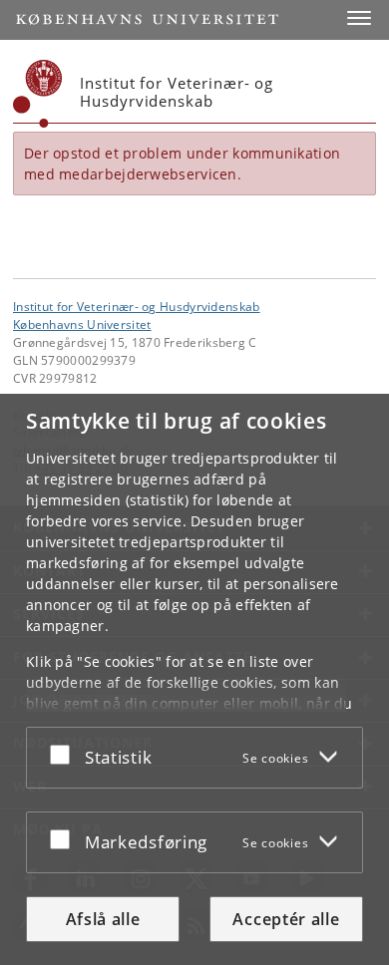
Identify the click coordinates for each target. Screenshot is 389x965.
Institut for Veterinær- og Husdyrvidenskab (136, 306)
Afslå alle (103, 919)
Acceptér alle (285, 919)
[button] (359, 18)
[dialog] (194, 679)
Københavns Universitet (82, 324)
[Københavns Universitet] (38, 94)
